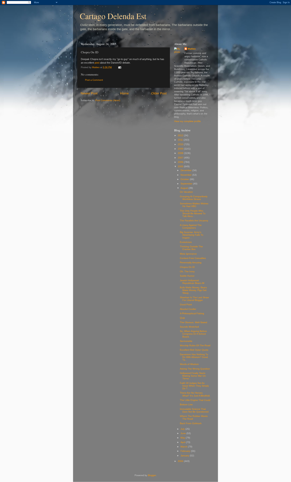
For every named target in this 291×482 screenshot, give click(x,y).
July (183, 429)
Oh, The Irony (187, 271)
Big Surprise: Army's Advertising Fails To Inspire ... (191, 235)
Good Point (186, 304)
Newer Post (89, 93)
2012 (181, 135)
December (186, 170)
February (186, 451)
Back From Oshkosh (191, 423)
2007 (181, 157)
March (184, 446)
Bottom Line (186, 404)
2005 (181, 166)
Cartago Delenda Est (113, 15)
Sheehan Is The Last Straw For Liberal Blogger (194, 298)
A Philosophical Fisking (192, 313)
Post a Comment (94, 80)
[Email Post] (119, 67)
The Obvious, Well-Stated (193, 322)
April (183, 442)
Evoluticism (186, 242)
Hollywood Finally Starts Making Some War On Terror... (193, 376)
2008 (181, 153)
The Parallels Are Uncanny (194, 220)
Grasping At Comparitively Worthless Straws (193, 197)
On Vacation (186, 192)
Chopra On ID (187, 267)
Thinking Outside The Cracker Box (191, 248)
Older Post (159, 93)
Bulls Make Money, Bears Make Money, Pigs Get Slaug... (193, 290)
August (185, 188)
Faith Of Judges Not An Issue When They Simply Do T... (194, 386)
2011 (181, 140)
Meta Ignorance (188, 254)
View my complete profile (187, 121)
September (187, 183)
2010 (181, 144)
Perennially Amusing (190, 262)
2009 (181, 149)
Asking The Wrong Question (195, 369)
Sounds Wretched (189, 327)
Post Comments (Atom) (107, 100)
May (183, 437)
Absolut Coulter (188, 309)
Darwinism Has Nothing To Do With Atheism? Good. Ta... (194, 357)
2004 (181, 461)
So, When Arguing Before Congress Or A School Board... (193, 334)
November (186, 175)
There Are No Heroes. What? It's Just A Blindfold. (195, 394)
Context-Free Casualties (193, 258)
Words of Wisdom (189, 364)
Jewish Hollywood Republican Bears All (192, 281)
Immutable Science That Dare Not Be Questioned (194, 410)
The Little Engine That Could (195, 400)
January (185, 455)
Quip (182, 318)
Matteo (192, 49)
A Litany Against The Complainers (191, 226)
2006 (181, 162)
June (183, 433)
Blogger (152, 475)
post (97, 62)
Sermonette (186, 341)
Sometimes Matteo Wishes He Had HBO (194, 205)
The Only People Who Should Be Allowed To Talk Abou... (192, 213)
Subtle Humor (187, 276)
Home (124, 93)
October (185, 179)
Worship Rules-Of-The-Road (195, 345)
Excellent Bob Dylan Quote (194, 350)
